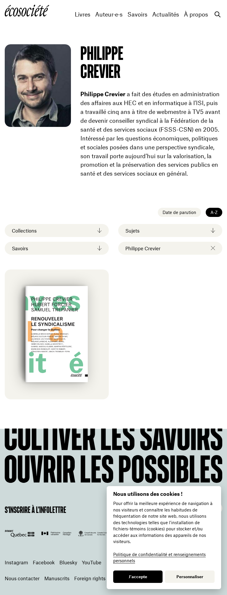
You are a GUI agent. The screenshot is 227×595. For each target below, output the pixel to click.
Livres (82, 14)
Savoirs (137, 14)
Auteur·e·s (109, 14)
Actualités (165, 14)
